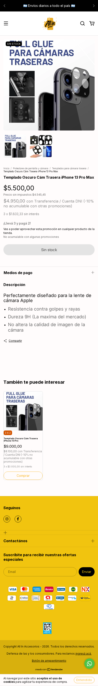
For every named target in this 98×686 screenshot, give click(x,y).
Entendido (84, 680)
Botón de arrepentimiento (49, 660)
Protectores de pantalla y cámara (30, 168)
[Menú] (6, 24)
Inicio (6, 168)
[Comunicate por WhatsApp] (89, 663)
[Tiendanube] (49, 670)
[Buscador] (82, 23)
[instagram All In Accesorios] (6, 519)
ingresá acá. (83, 653)
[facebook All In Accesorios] (18, 519)
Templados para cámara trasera (69, 168)
